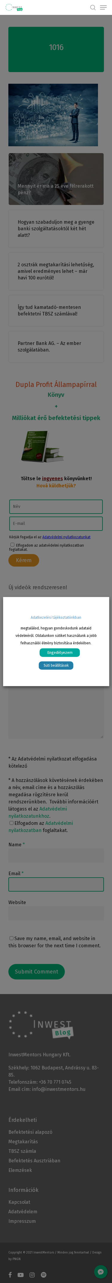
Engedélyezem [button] (60, 652)
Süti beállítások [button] (56, 665)
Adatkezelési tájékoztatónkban (56, 617)
